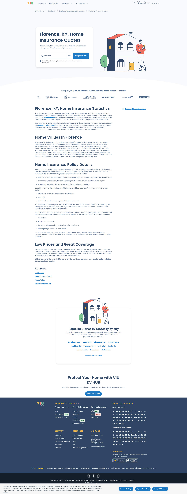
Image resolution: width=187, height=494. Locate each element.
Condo (75, 417)
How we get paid (56, 480)
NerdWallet (40, 280)
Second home (78, 423)
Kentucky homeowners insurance (72, 11)
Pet (96, 414)
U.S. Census (39, 273)
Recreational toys (61, 417)
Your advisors (78, 438)
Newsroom (59, 444)
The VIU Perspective (62, 441)
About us (58, 435)
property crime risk (46, 125)
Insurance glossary (80, 448)
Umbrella (94, 417)
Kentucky (51, 11)
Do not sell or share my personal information (111, 480)
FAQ (74, 444)
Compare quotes (81, 56)
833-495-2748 (144, 3)
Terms (66, 480)
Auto (56, 411)
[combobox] (53, 56)
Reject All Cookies (143, 489)
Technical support (98, 447)
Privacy (72, 480)
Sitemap (132, 480)
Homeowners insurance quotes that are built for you (100, 468)
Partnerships (59, 438)
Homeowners (78, 411)
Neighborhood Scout (43, 276)
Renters (76, 414)
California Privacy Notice (85, 480)
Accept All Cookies (160, 489)
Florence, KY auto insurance (135, 109)
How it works (78, 435)
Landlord (78, 420)
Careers (58, 448)
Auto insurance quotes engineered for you (62, 468)
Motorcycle (61, 414)
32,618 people (49, 117)
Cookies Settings (126, 489)
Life (94, 411)
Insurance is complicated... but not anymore (139, 468)
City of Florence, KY (43, 284)
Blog (74, 441)
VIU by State (39, 11)
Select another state (93, 356)
